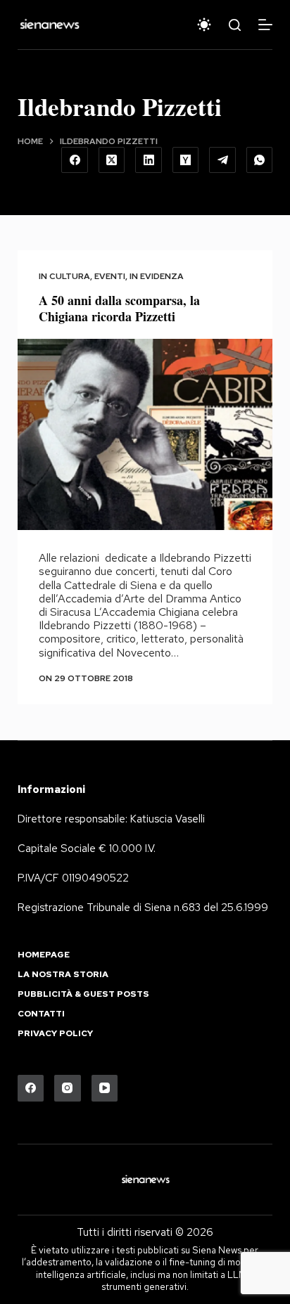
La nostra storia (63, 974)
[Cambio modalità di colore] (204, 25)
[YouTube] (105, 1088)
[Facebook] (74, 160)
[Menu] (265, 25)
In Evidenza (157, 276)
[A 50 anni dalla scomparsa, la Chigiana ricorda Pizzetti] (145, 434)
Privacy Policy (55, 1033)
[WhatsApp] (259, 160)
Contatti (41, 1014)
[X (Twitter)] (112, 160)
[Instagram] (67, 1088)
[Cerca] (235, 25)
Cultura (69, 276)
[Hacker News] (185, 160)
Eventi (109, 276)
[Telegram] (222, 160)
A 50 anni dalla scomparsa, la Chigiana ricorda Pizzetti (119, 308)
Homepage (44, 955)
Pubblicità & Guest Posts (83, 994)
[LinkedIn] (148, 160)
